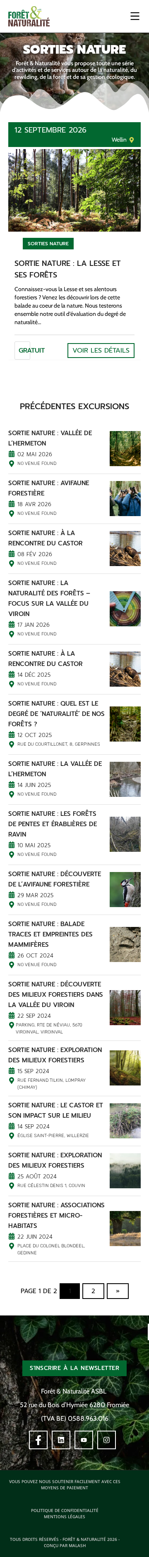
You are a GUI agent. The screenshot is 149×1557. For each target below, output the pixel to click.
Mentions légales (64, 1516)
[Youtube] (83, 1440)
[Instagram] (106, 1440)
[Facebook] (38, 1440)
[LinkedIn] (61, 1440)
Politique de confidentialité (65, 1510)
